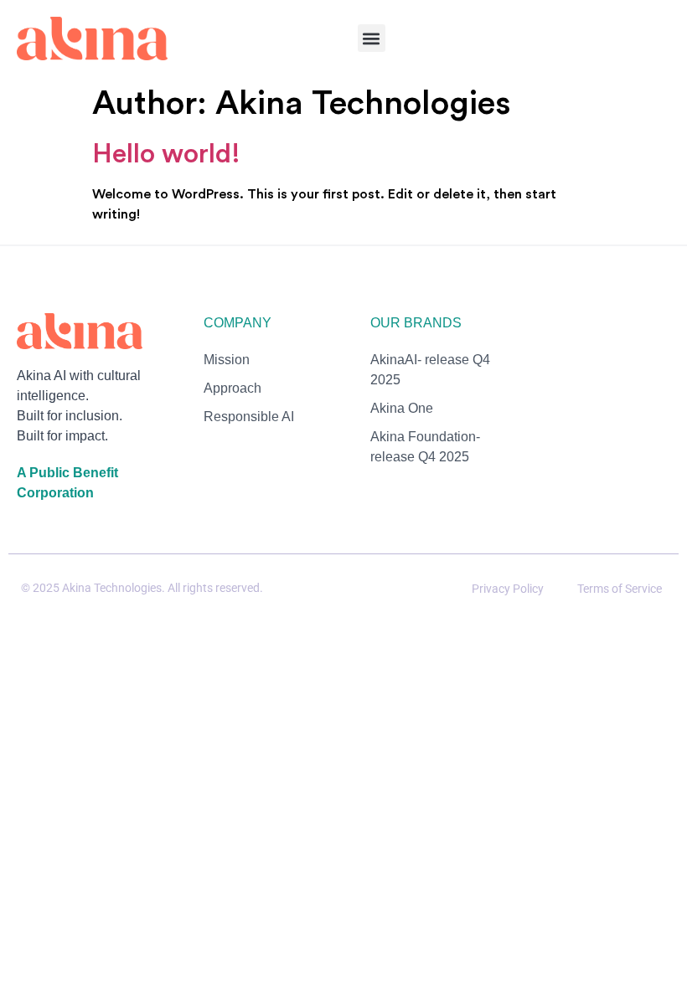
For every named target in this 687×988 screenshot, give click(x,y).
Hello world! (166, 154)
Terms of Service (619, 588)
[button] (371, 38)
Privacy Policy (508, 588)
